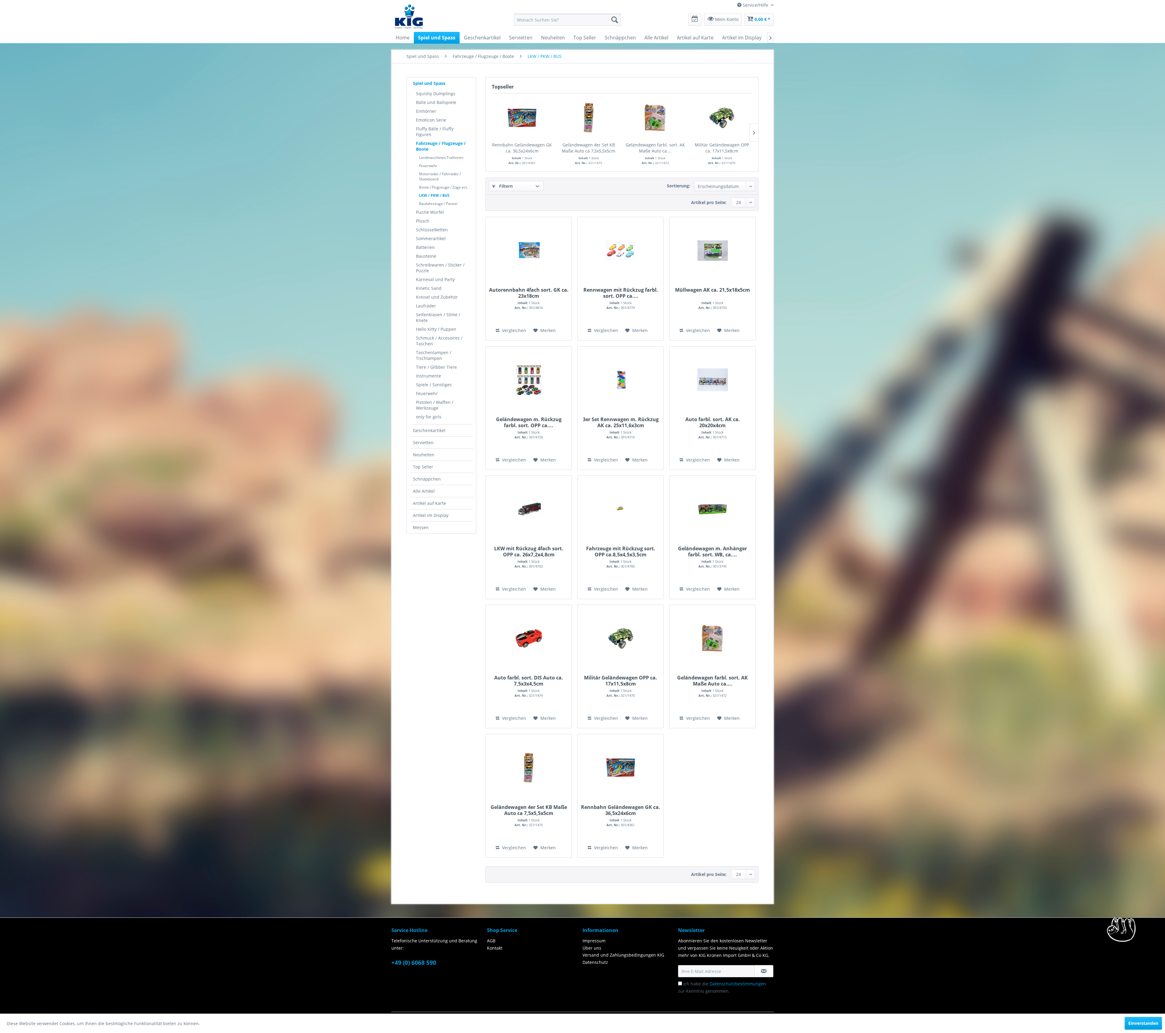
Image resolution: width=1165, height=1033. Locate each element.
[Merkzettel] (694, 20)
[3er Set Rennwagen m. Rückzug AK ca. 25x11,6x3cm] (620, 380)
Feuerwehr (428, 165)
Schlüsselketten (432, 230)
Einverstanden (1143, 1023)
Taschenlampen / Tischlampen (433, 355)
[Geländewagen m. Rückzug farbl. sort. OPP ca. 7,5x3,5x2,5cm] (529, 380)
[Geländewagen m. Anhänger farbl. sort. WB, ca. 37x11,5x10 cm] (712, 509)
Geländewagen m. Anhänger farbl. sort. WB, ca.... (712, 551)
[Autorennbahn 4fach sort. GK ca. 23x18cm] (529, 250)
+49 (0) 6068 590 (413, 963)
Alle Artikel (424, 491)
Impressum (594, 941)
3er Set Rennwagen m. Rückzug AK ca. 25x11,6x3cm (621, 422)
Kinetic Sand (428, 288)
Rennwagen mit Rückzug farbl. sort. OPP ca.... (620, 293)
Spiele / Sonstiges (434, 384)
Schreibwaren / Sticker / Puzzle (440, 267)
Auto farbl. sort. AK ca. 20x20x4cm (712, 422)
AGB (491, 941)
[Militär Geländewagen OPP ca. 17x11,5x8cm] (722, 117)
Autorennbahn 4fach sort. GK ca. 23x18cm (529, 293)
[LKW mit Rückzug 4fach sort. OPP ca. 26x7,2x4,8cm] (529, 509)
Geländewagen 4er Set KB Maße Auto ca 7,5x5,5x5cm (588, 148)
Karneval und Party (435, 279)
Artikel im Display (430, 515)
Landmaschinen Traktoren (441, 157)
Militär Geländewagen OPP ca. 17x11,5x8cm (722, 148)
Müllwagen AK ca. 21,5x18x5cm (712, 290)
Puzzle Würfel (430, 212)
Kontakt (494, 948)
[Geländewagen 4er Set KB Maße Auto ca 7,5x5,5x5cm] (589, 117)
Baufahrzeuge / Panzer (438, 203)
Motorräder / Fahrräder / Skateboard (440, 176)
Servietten (423, 442)
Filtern (505, 186)
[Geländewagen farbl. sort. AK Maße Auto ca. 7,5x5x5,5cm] (655, 117)
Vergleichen (513, 330)
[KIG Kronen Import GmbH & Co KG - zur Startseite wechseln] (409, 16)
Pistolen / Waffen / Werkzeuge (434, 405)
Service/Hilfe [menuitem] (755, 5)
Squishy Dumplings (435, 93)
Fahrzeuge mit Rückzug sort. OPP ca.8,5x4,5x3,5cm (620, 551)
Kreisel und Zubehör (437, 297)
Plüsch (422, 221)
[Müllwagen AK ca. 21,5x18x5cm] (712, 250)
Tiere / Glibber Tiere (436, 367)
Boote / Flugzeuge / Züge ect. (443, 187)
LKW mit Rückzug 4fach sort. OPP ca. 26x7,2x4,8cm (528, 551)
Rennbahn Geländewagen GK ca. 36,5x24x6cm (522, 148)
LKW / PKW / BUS (434, 195)
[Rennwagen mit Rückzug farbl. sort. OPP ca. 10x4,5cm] (620, 250)
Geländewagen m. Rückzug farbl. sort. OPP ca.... (529, 422)
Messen (421, 527)
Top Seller (423, 467)
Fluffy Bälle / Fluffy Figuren (435, 131)
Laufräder (426, 306)
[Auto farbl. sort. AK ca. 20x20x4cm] (712, 380)
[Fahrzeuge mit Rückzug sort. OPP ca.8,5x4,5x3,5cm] (620, 509)
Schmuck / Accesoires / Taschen (439, 341)
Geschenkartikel (429, 430)
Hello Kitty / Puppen (436, 329)
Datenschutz (595, 962)
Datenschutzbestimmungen (738, 984)
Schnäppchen (427, 479)
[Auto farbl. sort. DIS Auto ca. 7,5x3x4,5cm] (529, 638)
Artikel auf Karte (429, 503)
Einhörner (426, 111)
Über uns (591, 948)
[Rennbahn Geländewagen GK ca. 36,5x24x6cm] (522, 117)
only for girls (428, 417)
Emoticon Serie (431, 120)
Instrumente (428, 376)
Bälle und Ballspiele (436, 102)
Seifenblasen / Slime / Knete (438, 317)
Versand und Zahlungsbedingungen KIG (623, 955)
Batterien (425, 247)
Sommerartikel (431, 238)
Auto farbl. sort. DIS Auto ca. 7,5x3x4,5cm (528, 681)
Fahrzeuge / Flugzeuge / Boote (441, 146)
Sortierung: (678, 186)
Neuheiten (423, 455)
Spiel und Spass (429, 83)
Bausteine (426, 256)
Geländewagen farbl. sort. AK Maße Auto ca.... (655, 148)
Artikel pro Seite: (709, 202)
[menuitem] (567, 20)
